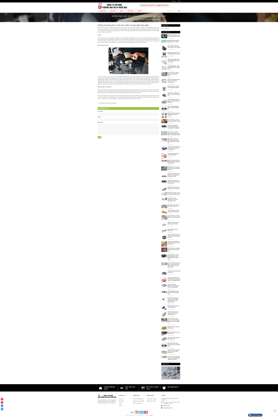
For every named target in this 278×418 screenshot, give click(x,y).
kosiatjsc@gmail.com (168, 407)
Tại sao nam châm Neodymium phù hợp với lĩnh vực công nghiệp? (173, 286)
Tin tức (120, 403)
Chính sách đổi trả (137, 403)
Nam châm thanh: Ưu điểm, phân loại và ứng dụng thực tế (174, 217)
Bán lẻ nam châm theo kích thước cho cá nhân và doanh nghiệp (174, 81)
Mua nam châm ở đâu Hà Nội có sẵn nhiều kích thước (173, 74)
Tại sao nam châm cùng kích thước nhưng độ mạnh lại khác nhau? (174, 182)
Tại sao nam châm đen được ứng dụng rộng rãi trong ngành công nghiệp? (174, 126)
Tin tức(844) (166, 28)
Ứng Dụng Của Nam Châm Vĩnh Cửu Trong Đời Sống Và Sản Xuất (173, 60)
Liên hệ (120, 405)
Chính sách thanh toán (138, 398)
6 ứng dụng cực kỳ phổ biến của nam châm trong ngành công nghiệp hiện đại (174, 133)
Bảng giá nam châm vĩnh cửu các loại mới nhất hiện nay (174, 94)
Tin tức (99, 103)
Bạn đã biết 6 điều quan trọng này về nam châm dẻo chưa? (174, 344)
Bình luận (100, 122)
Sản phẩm (121, 401)
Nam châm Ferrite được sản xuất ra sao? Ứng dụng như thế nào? (174, 236)
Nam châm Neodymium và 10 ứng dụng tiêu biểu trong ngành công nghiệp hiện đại (174, 279)
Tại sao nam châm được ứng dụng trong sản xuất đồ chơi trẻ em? (174, 243)
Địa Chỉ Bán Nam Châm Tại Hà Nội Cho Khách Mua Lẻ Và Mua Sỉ (174, 101)
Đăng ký (179, 1)
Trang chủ (121, 398)
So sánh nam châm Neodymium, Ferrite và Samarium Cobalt (173, 199)
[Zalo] (2, 405)
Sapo (151, 415)
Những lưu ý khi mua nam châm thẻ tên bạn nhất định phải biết (174, 168)
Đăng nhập (173, 1)
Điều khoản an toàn (151, 401)
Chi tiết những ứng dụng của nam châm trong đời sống (173, 292)
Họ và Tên (100, 111)
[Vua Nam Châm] (113, 5)
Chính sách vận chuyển (138, 401)
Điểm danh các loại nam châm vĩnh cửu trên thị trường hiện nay (173, 313)
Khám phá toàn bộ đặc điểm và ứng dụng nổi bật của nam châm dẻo (174, 148)
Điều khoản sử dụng (151, 398)
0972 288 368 (149, 5)
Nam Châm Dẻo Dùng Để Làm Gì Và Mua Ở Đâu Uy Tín (173, 108)
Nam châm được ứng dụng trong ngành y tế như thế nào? (174, 249)
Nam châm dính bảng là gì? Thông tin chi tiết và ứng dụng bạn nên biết (174, 175)
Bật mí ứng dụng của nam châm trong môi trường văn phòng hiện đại (174, 161)
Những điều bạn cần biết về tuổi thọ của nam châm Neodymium (174, 351)
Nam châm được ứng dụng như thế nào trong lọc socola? (174, 114)
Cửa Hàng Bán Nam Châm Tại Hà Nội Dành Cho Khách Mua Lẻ (174, 67)
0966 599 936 (164, 5)
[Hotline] (2, 399)
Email (99, 116)
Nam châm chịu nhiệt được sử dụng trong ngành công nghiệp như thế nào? (174, 358)
